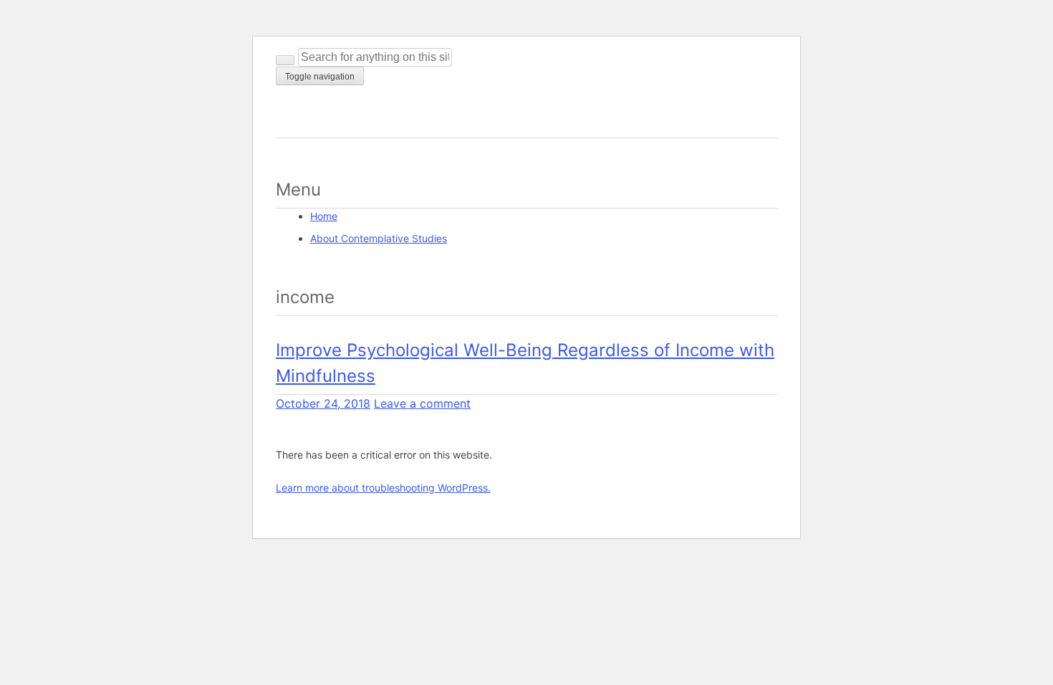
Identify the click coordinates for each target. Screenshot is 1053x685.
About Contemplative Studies (378, 238)
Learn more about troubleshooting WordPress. (383, 488)
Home (323, 216)
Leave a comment (422, 403)
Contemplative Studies (368, 119)
